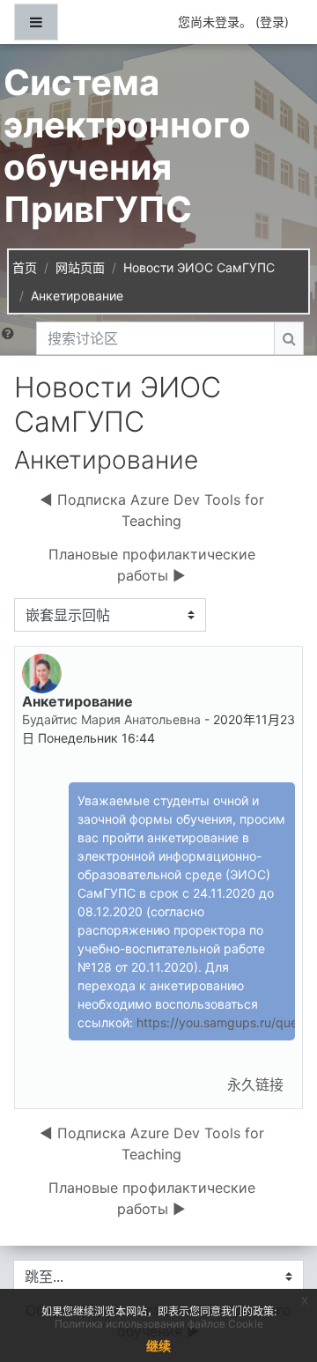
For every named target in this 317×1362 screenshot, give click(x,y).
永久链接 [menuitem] (255, 1084)
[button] (11, 338)
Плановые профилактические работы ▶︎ (151, 564)
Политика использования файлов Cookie (159, 1323)
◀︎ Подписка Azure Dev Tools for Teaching (152, 510)
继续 (158, 1345)
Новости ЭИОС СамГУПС (199, 267)
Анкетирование (77, 295)
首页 (24, 267)
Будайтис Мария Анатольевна (111, 719)
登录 (272, 21)
